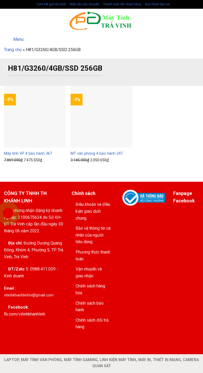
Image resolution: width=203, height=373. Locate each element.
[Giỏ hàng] (196, 21)
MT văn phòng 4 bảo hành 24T (97, 153)
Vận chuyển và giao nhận (89, 272)
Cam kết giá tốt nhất (51, 4)
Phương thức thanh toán (93, 255)
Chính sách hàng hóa (90, 289)
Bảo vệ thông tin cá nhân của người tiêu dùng (93, 235)
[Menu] (7, 20)
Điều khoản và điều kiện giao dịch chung (93, 211)
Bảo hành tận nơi (157, 4)
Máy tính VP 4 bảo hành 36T (28, 153)
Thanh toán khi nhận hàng (121, 4)
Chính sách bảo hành (90, 307)
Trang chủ (13, 49)
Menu (18, 39)
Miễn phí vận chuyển (84, 4)
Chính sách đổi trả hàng (92, 324)
